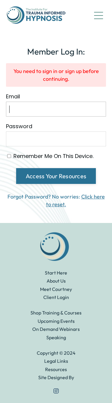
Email (13, 96)
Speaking (56, 337)
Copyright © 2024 (56, 353)
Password (19, 126)
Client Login (56, 297)
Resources (56, 369)
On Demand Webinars (56, 329)
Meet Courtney (56, 289)
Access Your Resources (56, 176)
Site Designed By (56, 377)
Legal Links (56, 361)
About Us (56, 281)
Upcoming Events (56, 321)
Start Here (56, 273)
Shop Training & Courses (56, 313)
